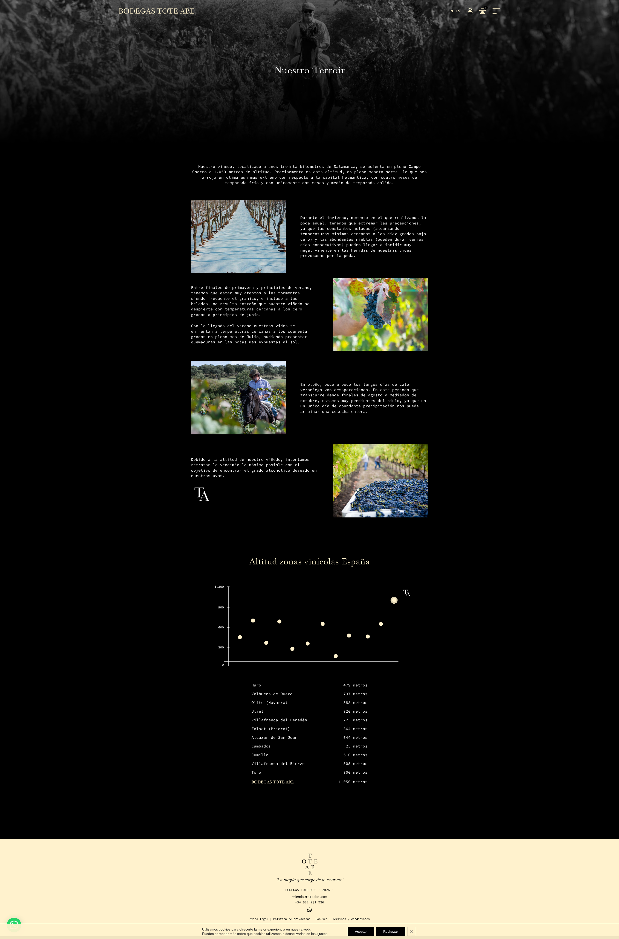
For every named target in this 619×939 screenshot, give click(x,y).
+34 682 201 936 (309, 902)
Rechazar (390, 931)
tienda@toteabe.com (309, 896)
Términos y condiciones (351, 919)
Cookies (321, 919)
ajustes (322, 934)
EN (450, 10)
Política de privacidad (291, 919)
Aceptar (361, 931)
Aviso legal (259, 919)
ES (458, 10)
